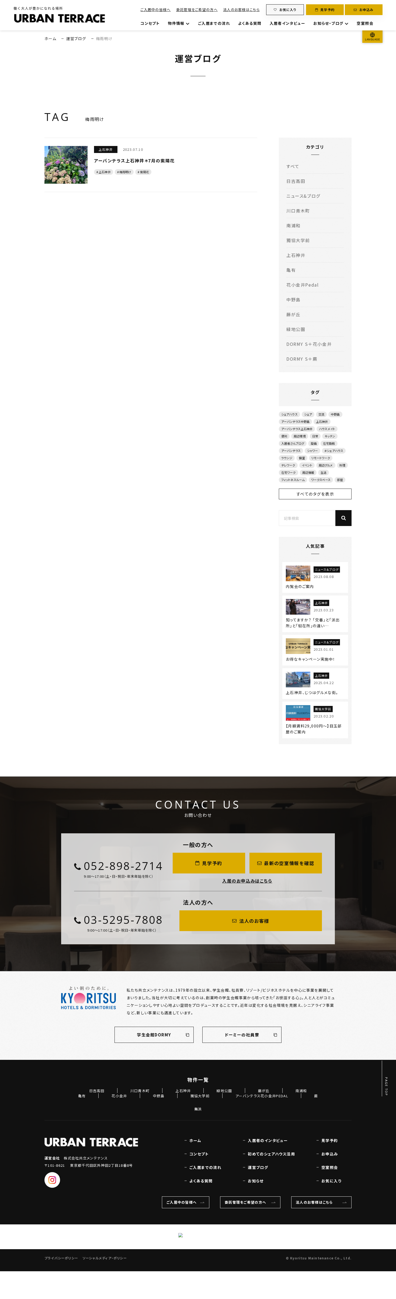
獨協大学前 (298, 240)
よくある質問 (249, 23)
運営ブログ (76, 38)
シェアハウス (289, 414)
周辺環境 (299, 436)
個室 (302, 458)
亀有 (291, 270)
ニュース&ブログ (303, 196)
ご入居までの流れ (214, 23)
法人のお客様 (254, 920)
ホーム (50, 38)
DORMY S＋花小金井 (309, 344)
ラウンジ (286, 458)
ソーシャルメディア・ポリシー (104, 1258)
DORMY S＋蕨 (301, 359)
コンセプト (150, 23)
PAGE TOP (386, 1086)
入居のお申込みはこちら (247, 880)
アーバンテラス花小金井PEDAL (261, 1095)
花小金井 (119, 1095)
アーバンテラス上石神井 (296, 429)
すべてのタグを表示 (315, 494)
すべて (293, 166)
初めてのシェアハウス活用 (271, 1154)
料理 (342, 465)
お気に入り (287, 9)
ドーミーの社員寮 (242, 1034)
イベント (307, 465)
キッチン (330, 436)
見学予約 (327, 9)
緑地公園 (295, 329)
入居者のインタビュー (268, 1140)
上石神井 (295, 255)
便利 (284, 436)
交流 (321, 414)
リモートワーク (320, 458)
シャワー (312, 450)
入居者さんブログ (292, 443)
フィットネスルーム (293, 480)
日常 (315, 436)
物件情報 (176, 23)
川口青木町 (298, 210)
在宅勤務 (329, 443)
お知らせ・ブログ (328, 23)
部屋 (340, 480)
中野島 (293, 299)
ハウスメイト (327, 429)
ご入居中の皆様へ (155, 9)
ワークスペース (321, 480)
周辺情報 (308, 472)
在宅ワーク (288, 472)
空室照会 (365, 23)
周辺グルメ (326, 465)
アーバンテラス (291, 450)
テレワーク (288, 465)
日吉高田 (295, 181)
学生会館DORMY (154, 1034)
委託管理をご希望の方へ (197, 9)
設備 (314, 443)
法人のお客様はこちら (241, 9)
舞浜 (198, 1109)
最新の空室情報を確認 (289, 863)
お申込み (366, 9)
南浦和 (293, 225)
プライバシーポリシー (61, 1258)
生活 (323, 472)
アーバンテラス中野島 (295, 421)
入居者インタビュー (287, 23)
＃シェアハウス (333, 450)
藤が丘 (293, 314)
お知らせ (256, 1180)
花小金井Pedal (302, 284)
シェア (308, 414)
